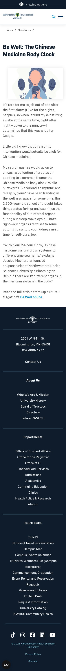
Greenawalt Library (33, 590)
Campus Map (33, 549)
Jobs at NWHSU (33, 418)
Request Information (33, 602)
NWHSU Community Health (33, 614)
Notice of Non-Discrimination (33, 543)
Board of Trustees (33, 406)
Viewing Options (35, 4)
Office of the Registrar (33, 457)
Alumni (33, 504)
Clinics (33, 492)
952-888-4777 (33, 350)
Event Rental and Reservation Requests (33, 581)
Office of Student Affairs (33, 451)
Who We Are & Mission (33, 394)
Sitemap (33, 661)
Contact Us (33, 362)
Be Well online (31, 297)
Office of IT (33, 463)
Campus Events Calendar (33, 555)
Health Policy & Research (33, 498)
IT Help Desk (33, 596)
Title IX (33, 537)
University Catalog (33, 608)
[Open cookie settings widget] (6, 664)
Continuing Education (33, 486)
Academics (33, 481)
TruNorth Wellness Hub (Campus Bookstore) (33, 564)
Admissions (33, 475)
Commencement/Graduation (33, 572)
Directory (33, 412)
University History (33, 400)
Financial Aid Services (33, 469)
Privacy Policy (33, 654)
